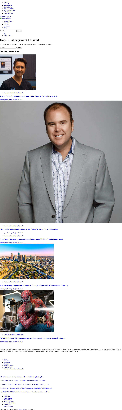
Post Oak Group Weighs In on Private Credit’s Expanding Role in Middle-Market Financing (34, 285)
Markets (6, 24)
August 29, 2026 (18, 99)
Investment (7, 26)
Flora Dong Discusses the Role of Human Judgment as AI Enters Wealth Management (31, 239)
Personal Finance (8, 21)
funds (5, 27)
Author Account (8, 13)
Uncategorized (8, 367)
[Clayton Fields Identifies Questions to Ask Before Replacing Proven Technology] (61, 223)
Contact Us (7, 4)
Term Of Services (8, 8)
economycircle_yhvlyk (6, 99)
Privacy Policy (8, 7)
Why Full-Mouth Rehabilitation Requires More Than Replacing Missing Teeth (28, 96)
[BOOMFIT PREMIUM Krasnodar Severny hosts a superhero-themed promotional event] (27, 331)
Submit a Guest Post (9, 10)
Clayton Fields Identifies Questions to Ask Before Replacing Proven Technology (29, 229)
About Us (6, 2)
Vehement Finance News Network (13, 93)
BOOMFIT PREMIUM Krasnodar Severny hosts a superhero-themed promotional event (32, 338)
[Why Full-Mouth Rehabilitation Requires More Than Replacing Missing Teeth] (18, 90)
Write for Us (7, 12)
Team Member (8, 5)
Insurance (6, 23)
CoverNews (22, 409)
